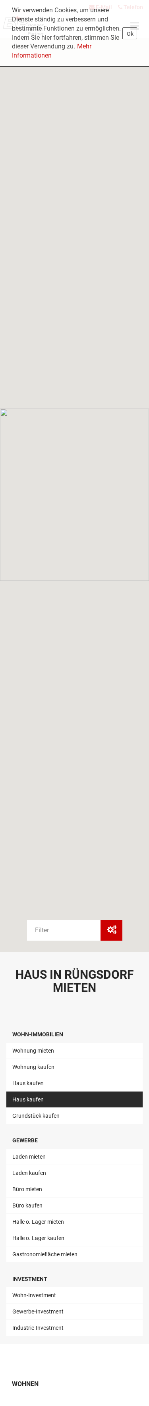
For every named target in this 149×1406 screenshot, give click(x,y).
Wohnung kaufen (33, 1067)
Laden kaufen (29, 1173)
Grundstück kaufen (36, 1116)
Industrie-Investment (38, 1328)
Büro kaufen (27, 1205)
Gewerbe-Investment (38, 1311)
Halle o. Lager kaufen (38, 1238)
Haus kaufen (28, 1083)
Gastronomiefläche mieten (44, 1254)
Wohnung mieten (33, 1050)
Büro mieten (27, 1189)
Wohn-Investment (34, 1295)
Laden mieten (29, 1156)
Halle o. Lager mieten (38, 1222)
